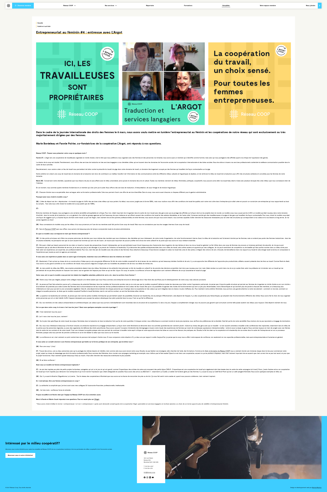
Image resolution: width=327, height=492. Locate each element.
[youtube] (153, 477)
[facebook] (144, 477)
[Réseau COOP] (8, 6)
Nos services (109, 6)
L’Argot (121, 143)
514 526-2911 (149, 468)
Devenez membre (24, 6)
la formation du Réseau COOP (219, 351)
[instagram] (147, 477)
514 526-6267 (149, 466)
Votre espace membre (268, 6)
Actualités (226, 6)
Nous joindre (310, 6)
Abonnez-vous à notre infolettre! (20, 455)
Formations (188, 6)
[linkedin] (150, 477)
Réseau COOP (68, 6)
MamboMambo (317, 487)
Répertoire (150, 6)
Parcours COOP (50, 229)
